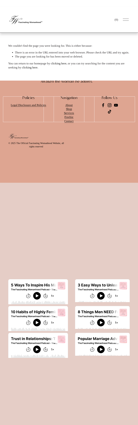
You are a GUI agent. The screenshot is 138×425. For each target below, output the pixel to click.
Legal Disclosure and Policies (28, 105)
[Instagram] (110, 105)
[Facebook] (103, 105)
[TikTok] (110, 112)
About (69, 105)
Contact (69, 121)
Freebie (68, 117)
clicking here (58, 63)
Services (69, 113)
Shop (69, 109)
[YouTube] (116, 105)
